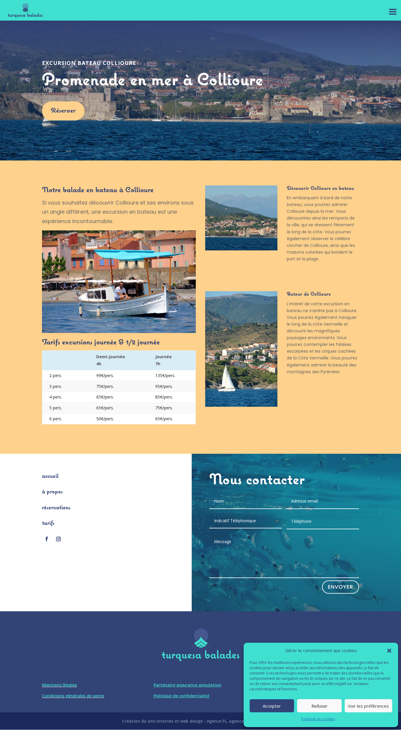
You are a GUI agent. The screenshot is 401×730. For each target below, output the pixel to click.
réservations (56, 508)
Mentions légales (59, 685)
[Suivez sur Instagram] (58, 539)
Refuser (319, 706)
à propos (52, 492)
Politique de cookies (318, 718)
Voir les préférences (368, 706)
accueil (50, 476)
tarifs (48, 523)
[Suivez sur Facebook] (46, 539)
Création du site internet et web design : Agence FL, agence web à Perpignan (200, 721)
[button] (389, 651)
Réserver (63, 110)
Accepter (272, 706)
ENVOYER (340, 586)
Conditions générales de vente (73, 696)
